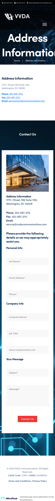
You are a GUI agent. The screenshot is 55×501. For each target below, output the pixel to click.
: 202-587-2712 (12, 93)
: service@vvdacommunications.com (23, 100)
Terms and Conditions (19, 480)
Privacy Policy (39, 480)
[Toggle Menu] (44, 24)
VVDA (22, 16)
